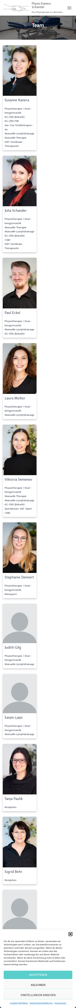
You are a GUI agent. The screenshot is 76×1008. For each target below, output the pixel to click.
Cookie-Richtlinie (19, 1003)
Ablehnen (38, 985)
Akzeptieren (38, 975)
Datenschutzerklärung (41, 1003)
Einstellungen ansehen (38, 995)
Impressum (60, 1003)
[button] (70, 934)
